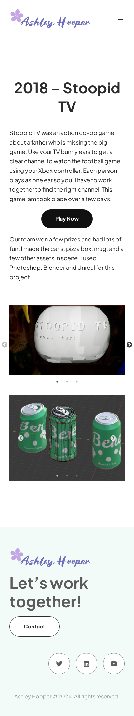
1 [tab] (57, 382)
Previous (4, 345)
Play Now (67, 218)
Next (129, 345)
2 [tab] (67, 382)
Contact (34, 626)
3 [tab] (77, 382)
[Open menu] (121, 18)
